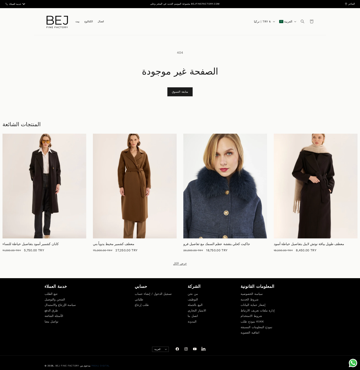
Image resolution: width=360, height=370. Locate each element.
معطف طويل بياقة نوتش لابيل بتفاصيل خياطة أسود (309, 244)
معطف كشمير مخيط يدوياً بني (113, 244)
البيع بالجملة (195, 304)
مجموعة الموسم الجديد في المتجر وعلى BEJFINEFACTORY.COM (185, 3)
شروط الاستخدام (251, 316)
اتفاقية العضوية (250, 332)
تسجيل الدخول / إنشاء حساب (153, 293)
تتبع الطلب (51, 293)
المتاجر (351, 3)
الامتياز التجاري (197, 310)
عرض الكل (180, 263)
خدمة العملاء (15, 4)
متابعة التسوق (180, 91)
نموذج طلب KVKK (252, 321)
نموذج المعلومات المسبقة (256, 327)
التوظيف (193, 299)
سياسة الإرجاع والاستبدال (60, 304)
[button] (302, 21)
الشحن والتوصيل (55, 299)
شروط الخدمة (249, 299)
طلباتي (139, 299)
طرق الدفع (51, 310)
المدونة (192, 321)
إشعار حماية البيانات (253, 304)
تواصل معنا (51, 321)
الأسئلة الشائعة (54, 316)
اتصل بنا (193, 316)
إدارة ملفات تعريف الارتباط (257, 310)
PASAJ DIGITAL (100, 365)
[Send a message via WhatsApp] (353, 363)
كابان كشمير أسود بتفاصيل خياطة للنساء (30, 244)
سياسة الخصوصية (251, 293)
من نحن (193, 293)
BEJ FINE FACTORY (67, 365)
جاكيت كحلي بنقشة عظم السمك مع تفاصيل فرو (216, 244)
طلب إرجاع (142, 304)
